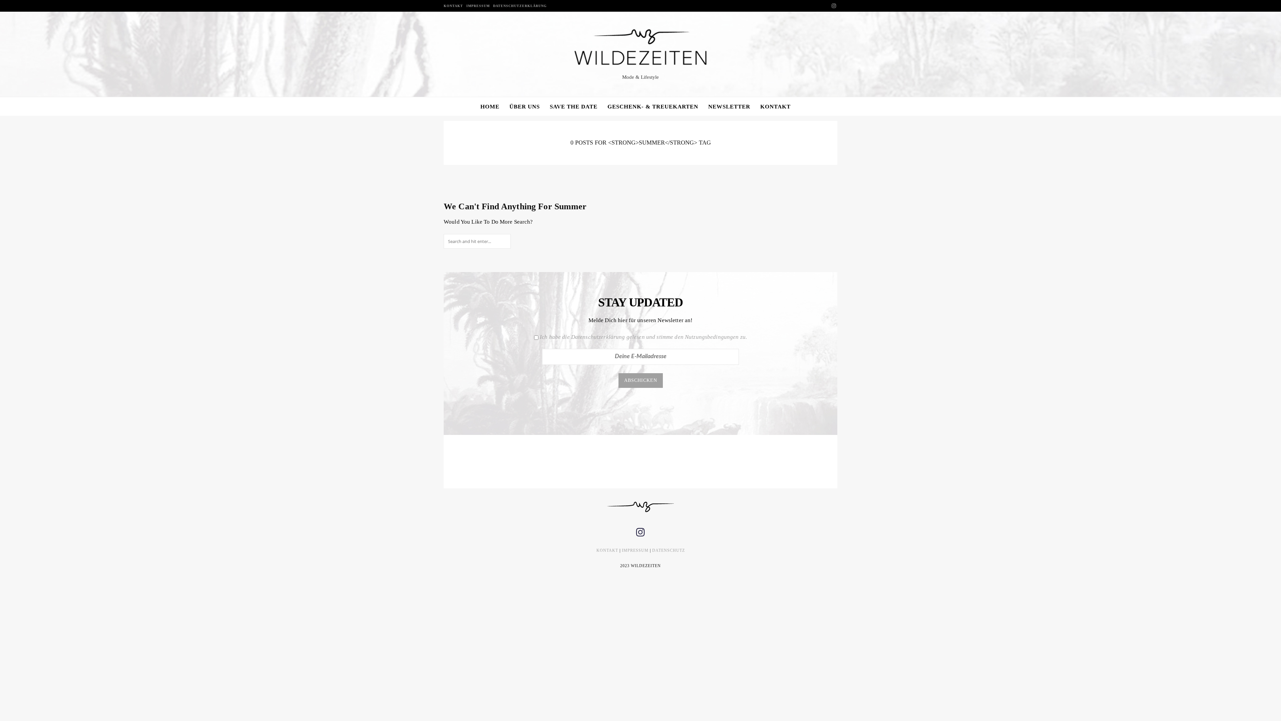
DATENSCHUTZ (668, 550)
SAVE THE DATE (573, 106)
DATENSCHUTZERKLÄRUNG (520, 6)
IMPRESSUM (478, 6)
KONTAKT (453, 6)
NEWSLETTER (729, 106)
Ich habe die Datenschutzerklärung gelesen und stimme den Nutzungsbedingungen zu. (643, 337)
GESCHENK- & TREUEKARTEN (652, 106)
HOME (489, 106)
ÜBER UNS (524, 106)
